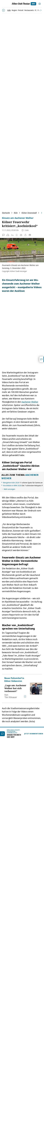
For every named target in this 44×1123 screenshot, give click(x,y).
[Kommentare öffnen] (41, 359)
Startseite (6, 213)
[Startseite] (21, 3)
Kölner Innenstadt (29, 213)
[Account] (39, 3)
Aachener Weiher (30, 401)
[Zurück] (3, 10)
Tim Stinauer (10, 697)
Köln (16, 213)
